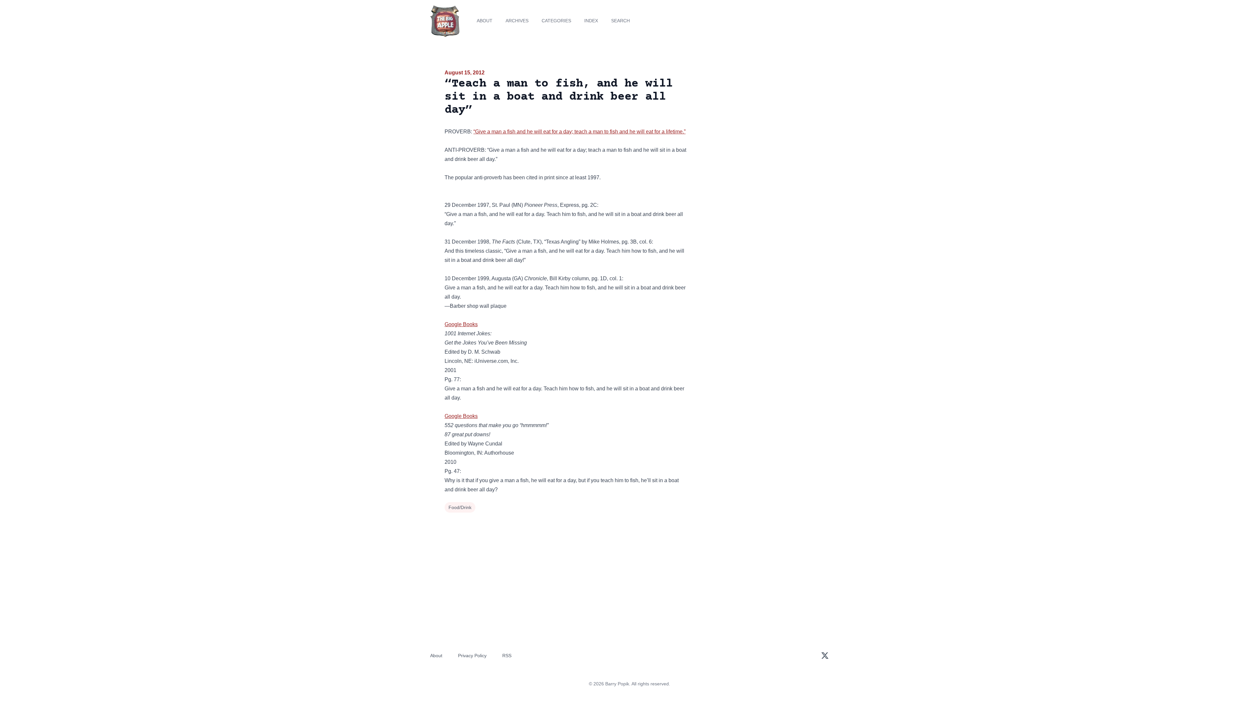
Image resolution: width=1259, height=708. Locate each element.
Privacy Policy (472, 655)
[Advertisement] (755, 119)
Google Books (461, 324)
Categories (556, 20)
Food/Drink (460, 507)
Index (591, 20)
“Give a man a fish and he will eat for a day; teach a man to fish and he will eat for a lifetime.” (579, 131)
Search (620, 20)
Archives (517, 20)
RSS (506, 655)
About (484, 20)
